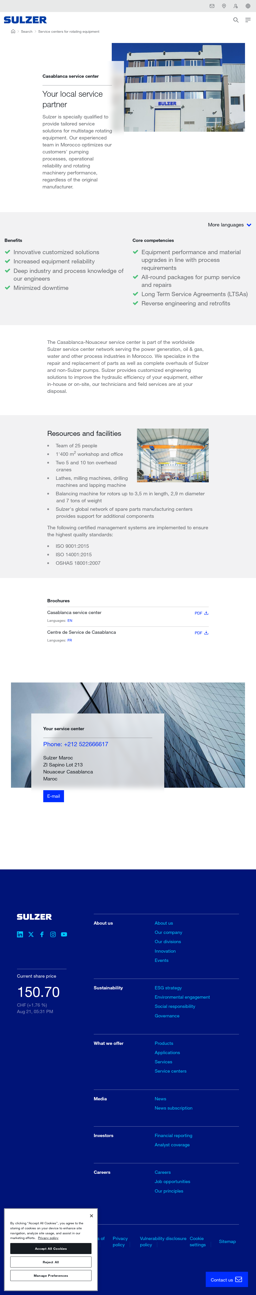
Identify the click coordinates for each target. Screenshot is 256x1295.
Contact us (222, 1280)
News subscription (173, 1108)
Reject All (51, 1262)
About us (164, 923)
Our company (168, 932)
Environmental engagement (182, 997)
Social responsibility (175, 1006)
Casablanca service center (124, 612)
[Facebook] (42, 935)
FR (70, 640)
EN (70, 620)
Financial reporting (173, 1135)
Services (163, 1061)
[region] (51, 1249)
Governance (167, 1015)
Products (164, 1043)
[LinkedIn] (20, 935)
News (160, 1098)
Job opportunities (172, 1181)
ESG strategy (168, 987)
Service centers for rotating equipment (68, 31)
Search (26, 31)
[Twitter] (31, 935)
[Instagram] (53, 935)
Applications (167, 1052)
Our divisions (168, 941)
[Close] (91, 1215)
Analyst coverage (172, 1144)
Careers (163, 1172)
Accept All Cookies (51, 1249)
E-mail (53, 796)
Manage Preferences (51, 1276)
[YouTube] (64, 935)
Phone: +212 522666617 (75, 743)
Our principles (169, 1191)
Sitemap (227, 1241)
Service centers (170, 1071)
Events (161, 960)
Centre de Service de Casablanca (124, 632)
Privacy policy (48, 1238)
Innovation (165, 951)
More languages (226, 224)
